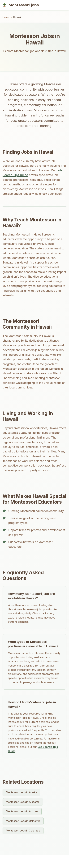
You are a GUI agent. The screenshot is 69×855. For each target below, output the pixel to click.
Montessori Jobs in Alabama (22, 801)
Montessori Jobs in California (23, 821)
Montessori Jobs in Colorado (23, 830)
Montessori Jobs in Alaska (21, 792)
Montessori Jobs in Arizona (22, 811)
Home (6, 17)
